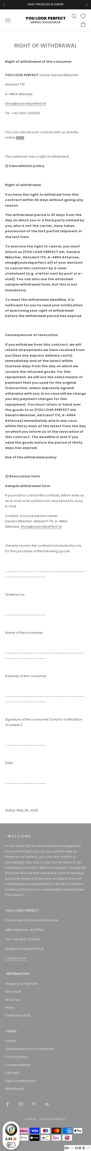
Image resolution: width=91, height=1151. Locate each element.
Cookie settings (18, 1064)
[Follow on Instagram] (20, 1104)
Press (9, 1007)
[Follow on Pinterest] (33, 1104)
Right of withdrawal (20, 1080)
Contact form (16, 958)
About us (12, 999)
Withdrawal (14, 1088)
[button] (69, 1148)
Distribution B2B (17, 1015)
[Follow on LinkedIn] (47, 1104)
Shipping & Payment (21, 983)
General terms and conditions (29, 1048)
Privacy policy (16, 1056)
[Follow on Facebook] (7, 1104)
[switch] (11, 1145)
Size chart (13, 991)
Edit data (12, 1072)
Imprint (10, 1040)
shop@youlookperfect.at (25, 103)
